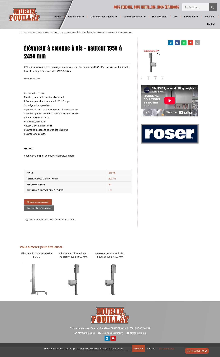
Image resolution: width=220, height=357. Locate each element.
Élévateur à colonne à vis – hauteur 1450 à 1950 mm (73, 255)
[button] (39, 208)
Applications (74, 16)
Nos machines (34, 33)
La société (189, 16)
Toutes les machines (65, 219)
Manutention (69, 33)
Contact (211, 24)
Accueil (57, 16)
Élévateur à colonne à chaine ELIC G (37, 255)
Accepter (138, 348)
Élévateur (81, 33)
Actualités (210, 16)
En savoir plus (166, 348)
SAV (176, 16)
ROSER (36, 78)
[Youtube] (113, 338)
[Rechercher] (213, 7)
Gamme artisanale (133, 16)
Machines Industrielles (102, 16)
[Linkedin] (107, 338)
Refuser (151, 348)
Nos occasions (159, 16)
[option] (152, 61)
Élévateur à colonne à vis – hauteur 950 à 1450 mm (110, 255)
